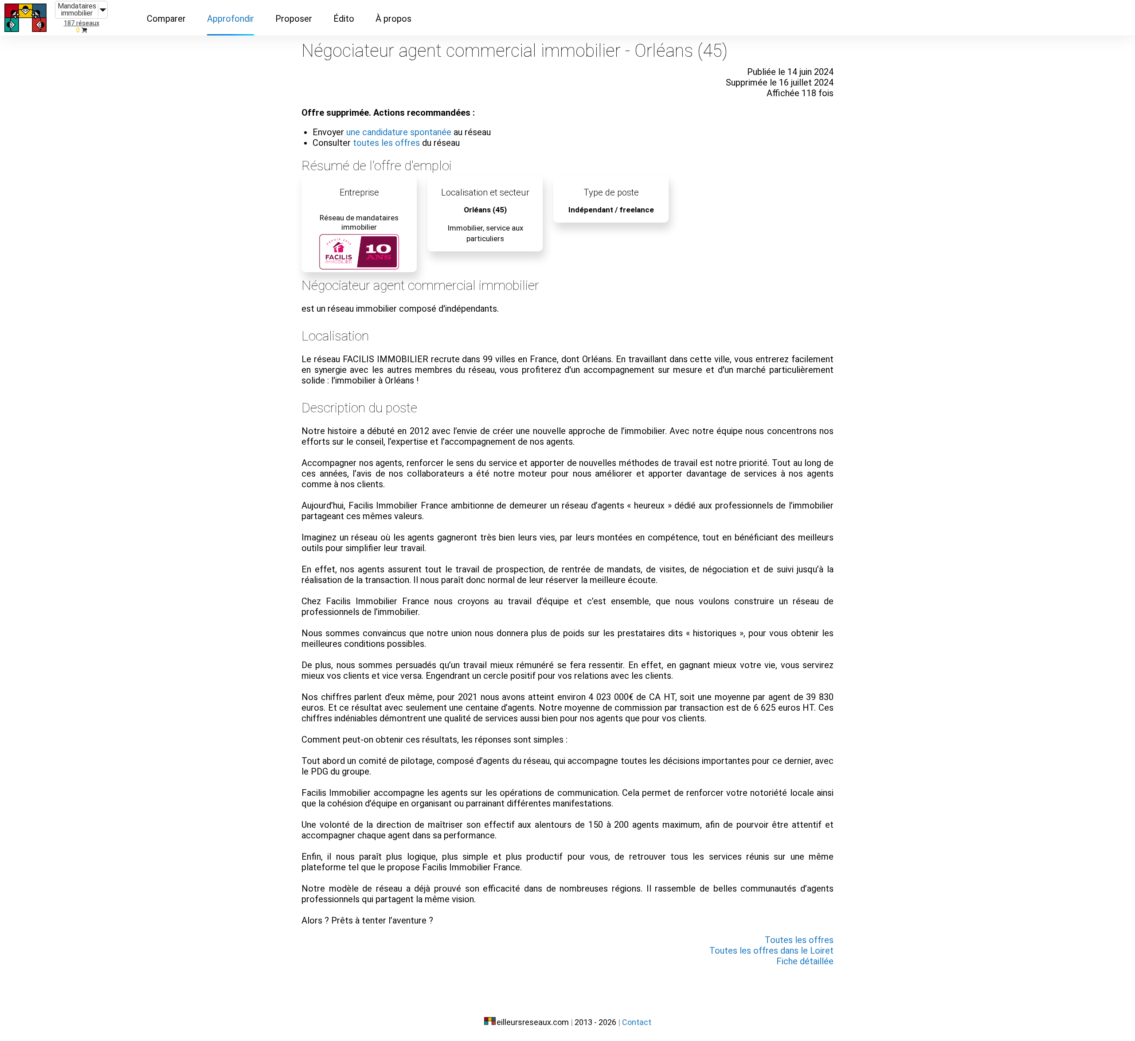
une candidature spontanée (398, 132)
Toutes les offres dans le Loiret (771, 950)
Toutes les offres (799, 940)
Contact (636, 1022)
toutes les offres (386, 142)
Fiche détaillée (805, 961)
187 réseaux (81, 23)
